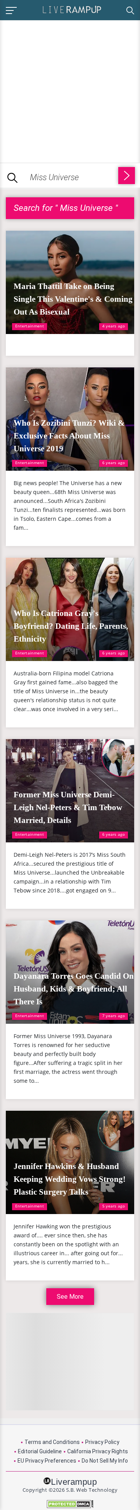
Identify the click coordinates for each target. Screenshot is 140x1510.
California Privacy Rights (97, 1451)
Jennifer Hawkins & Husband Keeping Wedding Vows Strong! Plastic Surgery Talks (70, 1179)
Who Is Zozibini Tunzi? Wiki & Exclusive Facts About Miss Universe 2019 (69, 435)
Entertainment (29, 326)
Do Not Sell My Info (105, 1461)
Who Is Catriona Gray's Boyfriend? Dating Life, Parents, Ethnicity (71, 626)
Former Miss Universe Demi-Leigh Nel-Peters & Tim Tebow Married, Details (68, 807)
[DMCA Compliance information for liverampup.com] (70, 1504)
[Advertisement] (70, 90)
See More (70, 1296)
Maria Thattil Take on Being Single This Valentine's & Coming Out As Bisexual (73, 299)
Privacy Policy (102, 1442)
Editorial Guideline (40, 1451)
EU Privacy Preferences (47, 1461)
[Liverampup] (72, 9)
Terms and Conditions (52, 1442)
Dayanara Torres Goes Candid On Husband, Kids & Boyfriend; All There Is (74, 988)
